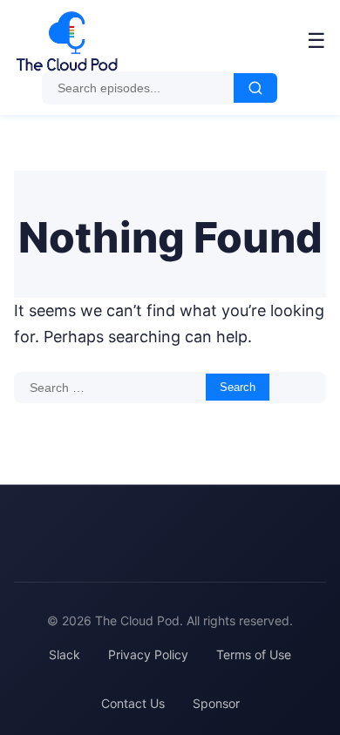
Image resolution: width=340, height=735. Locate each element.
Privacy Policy (148, 654)
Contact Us (133, 703)
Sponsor (216, 703)
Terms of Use (253, 654)
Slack (64, 654)
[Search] (255, 88)
